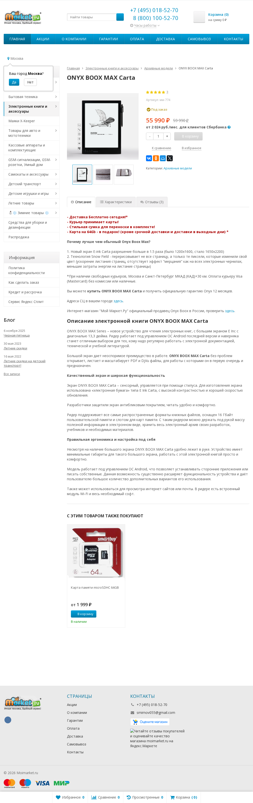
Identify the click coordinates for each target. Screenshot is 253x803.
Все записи (12, 374)
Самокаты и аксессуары (28, 174)
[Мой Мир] (163, 158)
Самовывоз (199, 39)
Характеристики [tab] (118, 202)
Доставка (165, 39)
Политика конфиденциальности (26, 270)
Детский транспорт (24, 183)
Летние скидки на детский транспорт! (24, 363)
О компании (74, 39)
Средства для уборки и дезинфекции (27, 225)
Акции (43, 39)
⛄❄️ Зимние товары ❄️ (28, 212)
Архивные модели (178, 168)
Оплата (137, 39)
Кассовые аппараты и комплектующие (26, 147)
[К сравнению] (112, 614)
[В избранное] (120, 614)
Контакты (233, 39)
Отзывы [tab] (154, 202)
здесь (118, 301)
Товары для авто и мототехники (24, 133)
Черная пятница (17, 335)
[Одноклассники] (156, 158)
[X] (170, 158)
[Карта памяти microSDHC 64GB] (96, 553)
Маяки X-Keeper (21, 121)
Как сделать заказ (23, 282)
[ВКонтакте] (149, 158)
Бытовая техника (23, 96)
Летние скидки (15, 348)
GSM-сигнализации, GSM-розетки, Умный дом (29, 162)
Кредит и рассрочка (25, 292)
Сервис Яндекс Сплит (26, 301)
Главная (17, 39)
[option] (82, 174)
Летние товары (21, 203)
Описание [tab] (83, 202)
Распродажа (18, 237)
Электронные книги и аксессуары (27, 109)
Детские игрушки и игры (28, 193)
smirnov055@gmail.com (156, 712)
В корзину (85, 614)
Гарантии (108, 39)
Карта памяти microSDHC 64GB (95, 587)
